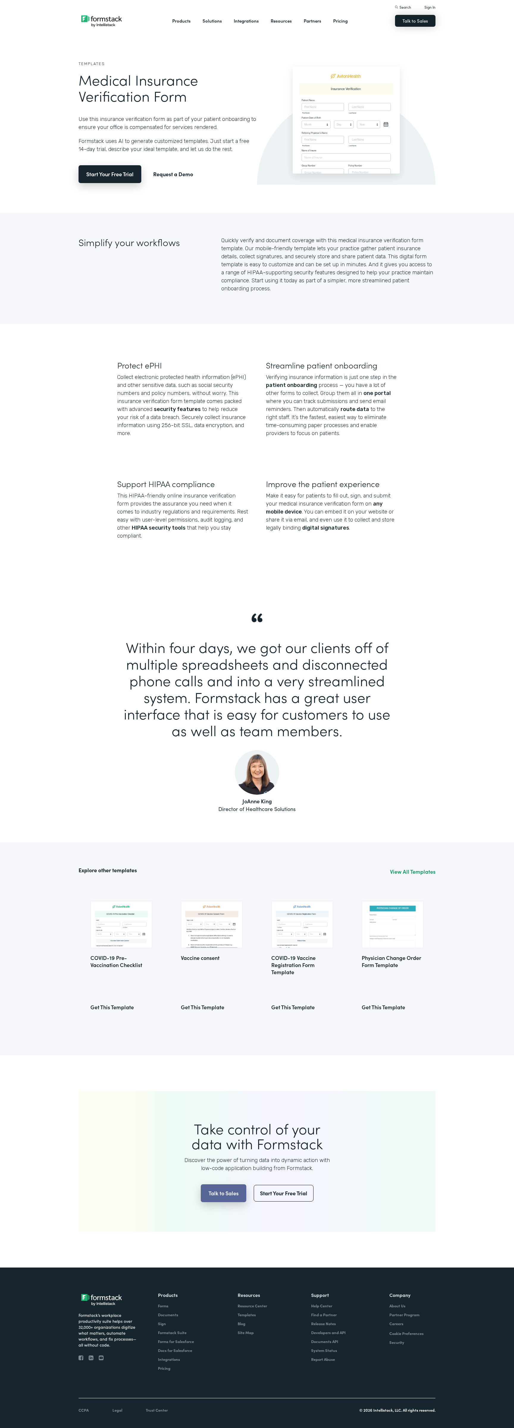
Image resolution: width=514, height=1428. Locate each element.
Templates (92, 64)
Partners (312, 21)
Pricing (340, 21)
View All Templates (412, 871)
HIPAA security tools (159, 528)
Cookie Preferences (406, 1333)
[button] (181, 21)
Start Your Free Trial (110, 174)
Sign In (429, 7)
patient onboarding (291, 385)
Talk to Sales (415, 21)
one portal (377, 393)
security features (177, 409)
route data (355, 409)
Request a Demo (173, 174)
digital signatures (325, 528)
